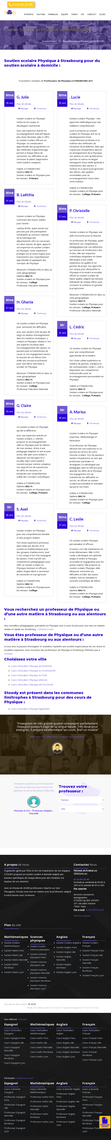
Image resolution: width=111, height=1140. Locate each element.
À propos (28, 14)
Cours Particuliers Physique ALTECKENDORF (33, 670)
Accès (102, 14)
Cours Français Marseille (94, 1047)
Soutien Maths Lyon (14, 972)
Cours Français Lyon (92, 1059)
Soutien (41, 14)
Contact (91, 14)
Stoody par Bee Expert (15, 1004)
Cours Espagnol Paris (14, 1038)
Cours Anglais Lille (65, 1042)
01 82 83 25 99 (22, 4)
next (46, 817)
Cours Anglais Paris (65, 1038)
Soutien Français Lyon (93, 975)
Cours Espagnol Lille (14, 1042)
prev (12, 817)
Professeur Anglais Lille (67, 1101)
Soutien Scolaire (19, 29)
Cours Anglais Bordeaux (68, 1051)
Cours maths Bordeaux (41, 1051)
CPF (82, 14)
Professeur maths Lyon (42, 1121)
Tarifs (74, 14)
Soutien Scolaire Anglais (67, 942)
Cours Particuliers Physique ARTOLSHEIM (32, 684)
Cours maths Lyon (39, 1056)
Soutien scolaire (43, 1007)
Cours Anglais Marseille (67, 1047)
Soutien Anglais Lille (66, 951)
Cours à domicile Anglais (68, 1089)
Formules (53, 14)
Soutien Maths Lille (13, 955)
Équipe (64, 14)
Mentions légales (82, 915)
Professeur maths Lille (41, 1101)
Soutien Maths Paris (14, 950)
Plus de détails (24, 103)
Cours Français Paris (92, 1038)
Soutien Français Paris (93, 950)
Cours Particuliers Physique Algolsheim (30, 708)
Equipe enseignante (72, 1007)
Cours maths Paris (39, 1038)
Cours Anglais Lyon (65, 1056)
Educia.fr (22, 1019)
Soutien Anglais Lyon (66, 972)
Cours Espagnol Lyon (14, 1062)
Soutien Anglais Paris (66, 947)
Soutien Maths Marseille (16, 959)
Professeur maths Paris (42, 1096)
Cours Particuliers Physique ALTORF (29, 675)
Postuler (8, 653)
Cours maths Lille (38, 1042)
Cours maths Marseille (41, 1047)
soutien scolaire (20, 65)
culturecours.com (24, 1078)
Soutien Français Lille (92, 955)
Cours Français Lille (91, 1042)
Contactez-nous (45, 629)
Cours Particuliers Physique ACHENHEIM (31, 666)
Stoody (30, 1007)
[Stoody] (10, 13)
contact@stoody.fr (95, 909)
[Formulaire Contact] (105, 1127)
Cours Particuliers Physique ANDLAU (29, 679)
